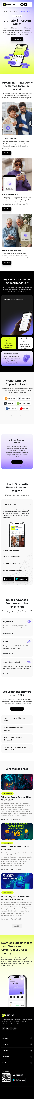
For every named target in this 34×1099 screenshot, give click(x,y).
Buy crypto (5, 1057)
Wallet (4, 1063)
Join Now (6, 153)
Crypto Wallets (13, 11)
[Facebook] (7, 1028)
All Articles (17, 926)
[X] (11, 1028)
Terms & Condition (14, 1091)
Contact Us (17, 462)
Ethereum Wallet (25, 11)
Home (5, 11)
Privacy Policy (5, 1091)
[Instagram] (3, 1028)
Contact (17, 709)
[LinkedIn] (15, 1028)
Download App (17, 39)
